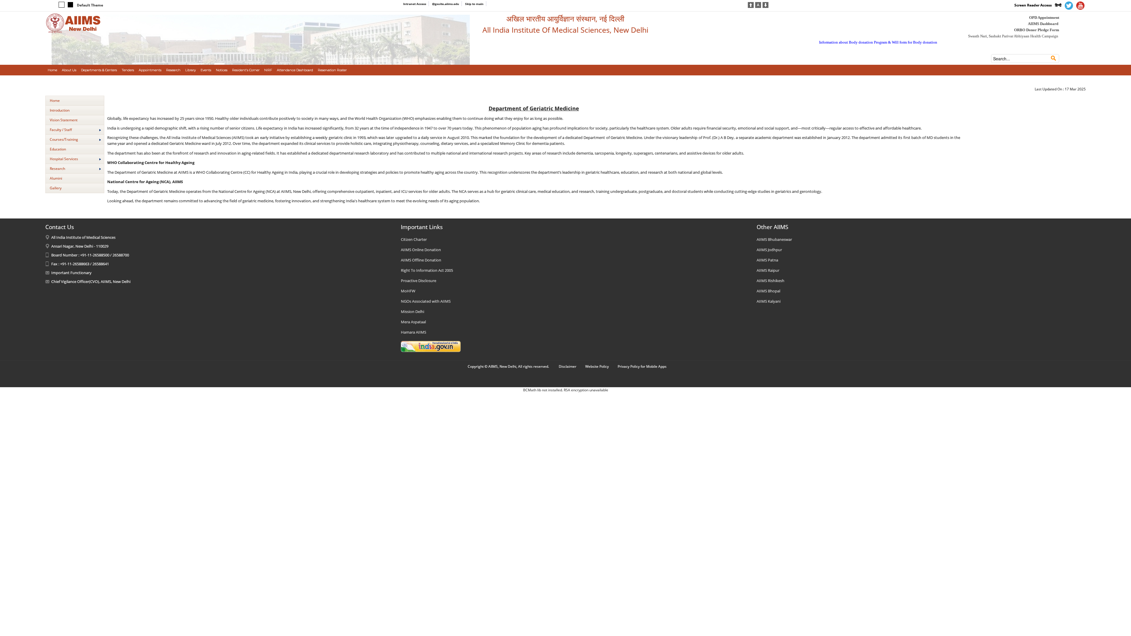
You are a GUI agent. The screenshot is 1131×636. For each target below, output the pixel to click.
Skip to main (474, 4)
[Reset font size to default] (758, 4)
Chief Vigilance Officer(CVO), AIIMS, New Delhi (90, 281)
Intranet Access (414, 4)
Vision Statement (63, 119)
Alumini (56, 178)
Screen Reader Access (1033, 5)
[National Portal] (431, 346)
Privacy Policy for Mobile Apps (642, 366)
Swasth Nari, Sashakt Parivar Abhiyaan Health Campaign (1013, 36)
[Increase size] (751, 4)
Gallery (56, 188)
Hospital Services (64, 158)
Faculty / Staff (61, 129)
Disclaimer (567, 366)
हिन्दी (1058, 5)
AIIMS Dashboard (1043, 23)
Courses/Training (64, 139)
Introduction (60, 110)
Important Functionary (71, 272)
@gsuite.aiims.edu (445, 4)
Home (55, 100)
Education (58, 149)
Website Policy (597, 366)
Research (57, 168)
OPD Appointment (1044, 17)
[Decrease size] (765, 4)
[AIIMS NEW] (73, 23)
